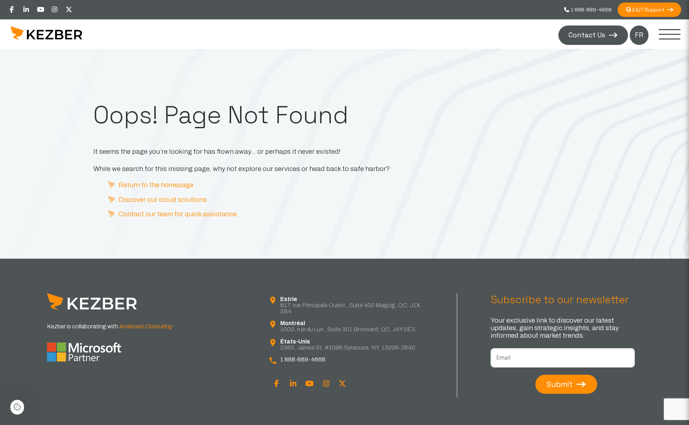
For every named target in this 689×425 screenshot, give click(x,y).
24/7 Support (648, 9)
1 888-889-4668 (590, 10)
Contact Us (586, 35)
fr (639, 35)
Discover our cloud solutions (162, 199)
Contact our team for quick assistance (177, 214)
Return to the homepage (155, 185)
